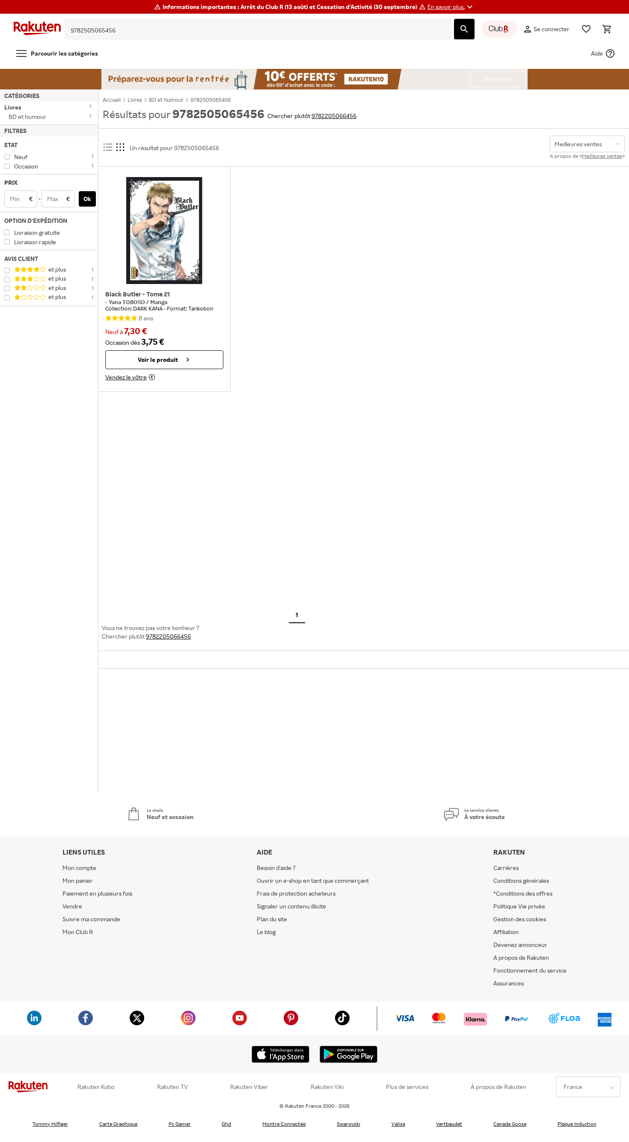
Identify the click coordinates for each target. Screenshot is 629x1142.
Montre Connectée (284, 1124)
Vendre (72, 906)
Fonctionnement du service (530, 970)
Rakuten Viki (327, 1087)
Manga (158, 302)
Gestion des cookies (519, 919)
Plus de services (407, 1087)
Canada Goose (509, 1124)
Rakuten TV (172, 1087)
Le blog (266, 931)
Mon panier (77, 880)
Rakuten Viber (249, 1087)
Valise (398, 1124)
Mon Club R (77, 931)
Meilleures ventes (602, 156)
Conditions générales (521, 880)
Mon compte (79, 867)
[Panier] (606, 29)
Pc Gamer (180, 1124)
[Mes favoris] (586, 29)
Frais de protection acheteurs (296, 893)
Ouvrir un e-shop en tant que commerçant (313, 880)
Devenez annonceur (520, 944)
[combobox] (251, 30)
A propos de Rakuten (521, 957)
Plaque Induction (577, 1124)
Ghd (226, 1124)
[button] (451, 7)
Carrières (506, 867)
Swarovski (348, 1124)
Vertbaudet (449, 1124)
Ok (87, 198)
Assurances (508, 983)
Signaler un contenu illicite (291, 906)
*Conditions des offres (522, 893)
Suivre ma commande (91, 919)
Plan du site (272, 919)
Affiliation (506, 931)
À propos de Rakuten (498, 1087)
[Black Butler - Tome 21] (164, 230)
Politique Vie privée (519, 906)
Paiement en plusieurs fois (97, 893)
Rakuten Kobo (96, 1087)
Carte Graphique (118, 1124)
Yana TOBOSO (127, 302)
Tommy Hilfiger (50, 1124)
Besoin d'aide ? (276, 867)
